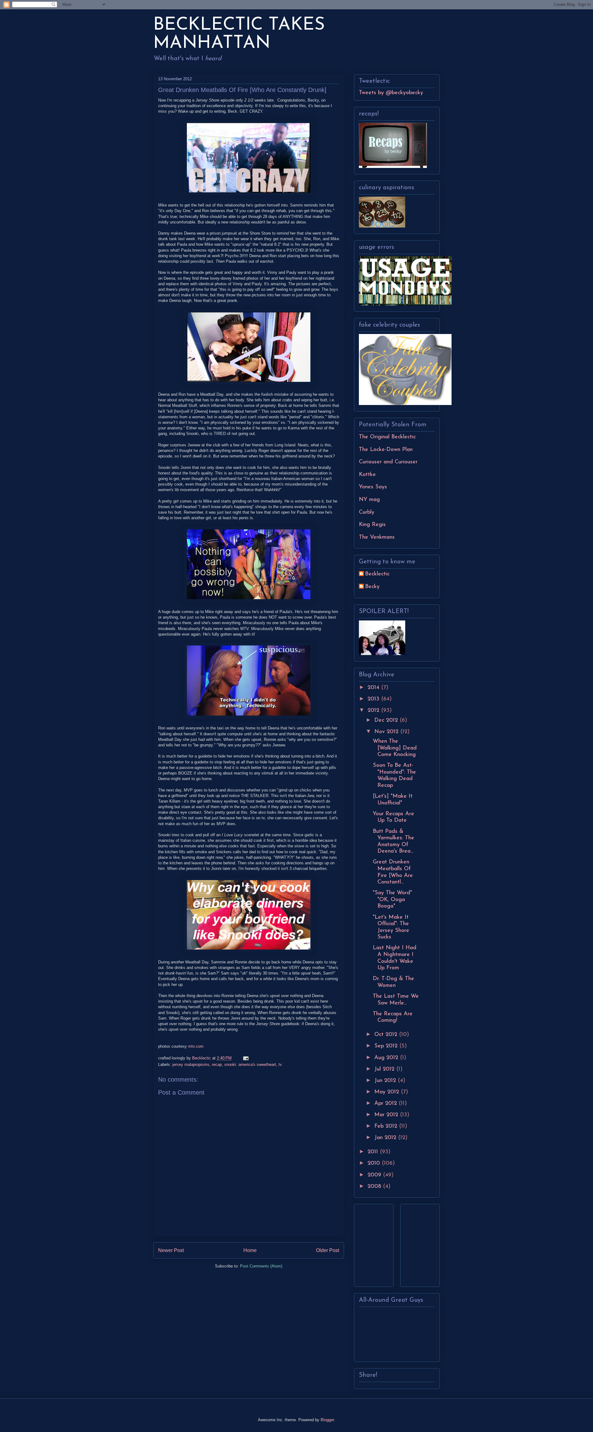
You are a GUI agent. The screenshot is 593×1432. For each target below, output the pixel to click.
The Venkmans (377, 537)
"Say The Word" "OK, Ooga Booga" (392, 899)
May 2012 (387, 1092)
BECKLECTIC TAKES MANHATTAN (239, 34)
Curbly (366, 512)
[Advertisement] (377, 1243)
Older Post (327, 1250)
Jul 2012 (385, 1069)
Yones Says (373, 487)
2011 (374, 1152)
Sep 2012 (386, 1046)
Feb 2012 (386, 1126)
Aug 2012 (387, 1058)
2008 (375, 1186)
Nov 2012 (387, 732)
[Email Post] (245, 1058)
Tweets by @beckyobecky (391, 93)
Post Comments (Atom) (261, 1266)
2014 (374, 688)
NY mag (369, 500)
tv (280, 1064)
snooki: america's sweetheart (250, 1064)
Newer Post (171, 1250)
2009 (375, 1175)
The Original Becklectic (387, 437)
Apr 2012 (386, 1103)
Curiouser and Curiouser (388, 462)
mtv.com (196, 1046)
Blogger (327, 1419)
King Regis (372, 525)
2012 (374, 710)
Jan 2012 (386, 1138)
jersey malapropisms (190, 1064)
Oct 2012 (386, 1034)
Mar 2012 (387, 1115)
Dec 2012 (387, 720)
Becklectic (377, 574)
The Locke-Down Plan (386, 450)
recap (217, 1064)
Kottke (367, 475)
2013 (374, 699)
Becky (372, 587)
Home (250, 1250)
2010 (375, 1163)
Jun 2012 (386, 1080)
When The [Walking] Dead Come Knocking (395, 748)
